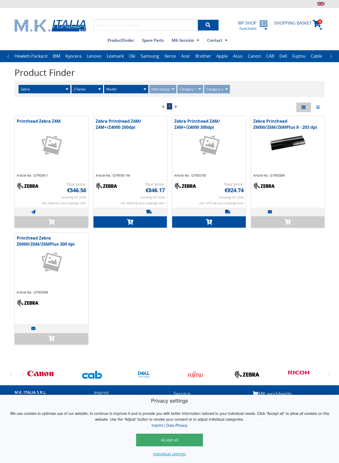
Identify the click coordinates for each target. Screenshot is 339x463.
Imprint (157, 425)
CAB (270, 56)
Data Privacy (177, 425)
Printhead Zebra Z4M (39, 121)
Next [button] (331, 56)
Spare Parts (153, 40)
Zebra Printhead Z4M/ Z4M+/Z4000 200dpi (118, 124)
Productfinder (121, 40)
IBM (56, 56)
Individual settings (169, 453)
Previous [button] (8, 56)
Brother (203, 56)
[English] (320, 3)
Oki (132, 56)
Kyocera (73, 56)
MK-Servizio (183, 40)
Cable (316, 56)
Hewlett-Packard (31, 56)
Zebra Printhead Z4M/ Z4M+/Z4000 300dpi (197, 124)
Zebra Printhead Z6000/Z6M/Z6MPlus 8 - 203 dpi (285, 124)
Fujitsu (299, 56)
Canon (254, 56)
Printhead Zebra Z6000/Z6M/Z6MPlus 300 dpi (46, 241)
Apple (222, 56)
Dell (283, 56)
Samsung (150, 56)
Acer (185, 56)
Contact (214, 40)
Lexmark (115, 56)
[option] (31, 56)
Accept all (169, 439)
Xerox (170, 56)
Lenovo (94, 56)
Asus (238, 56)
